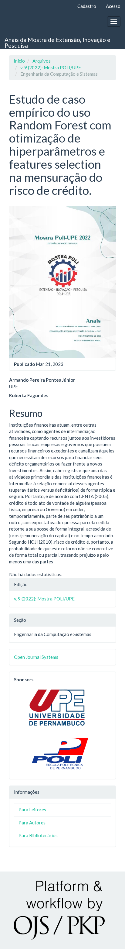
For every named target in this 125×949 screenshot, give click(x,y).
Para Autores (32, 822)
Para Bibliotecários (38, 835)
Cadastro (86, 6)
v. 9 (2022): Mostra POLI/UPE (50, 67)
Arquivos (41, 61)
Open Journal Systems (36, 657)
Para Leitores (32, 809)
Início (19, 61)
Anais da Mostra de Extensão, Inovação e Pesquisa (57, 42)
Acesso (113, 6)
